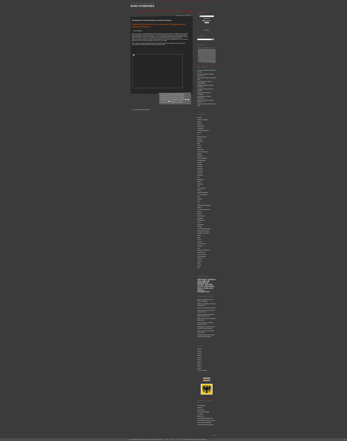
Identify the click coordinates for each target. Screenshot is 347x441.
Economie (199, 164)
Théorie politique (201, 256)
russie (200, 286)
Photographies (201, 220)
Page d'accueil (172, 11)
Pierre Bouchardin (201, 334)
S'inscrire (207, 18)
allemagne (202, 279)
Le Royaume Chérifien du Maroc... (205, 424)
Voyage (199, 265)
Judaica (199, 190)
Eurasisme (200, 173)
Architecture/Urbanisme (203, 130)
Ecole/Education (201, 160)
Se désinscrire (207, 20)
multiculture (181, 99)
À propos (206, 29)
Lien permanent (180, 94)
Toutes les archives (202, 370)
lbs (198, 322)
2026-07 (199, 351)
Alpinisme (199, 124)
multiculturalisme (164, 99)
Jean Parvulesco (201, 188)
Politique (199, 226)
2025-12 (199, 366)
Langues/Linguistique (202, 192)
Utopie (199, 263)
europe (200, 284)
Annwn (199, 303)
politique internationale (206, 280)
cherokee (181, 97)
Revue (199, 235)
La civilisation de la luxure (209, 307)
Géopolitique (200, 179)
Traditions (199, 258)
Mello (198, 299)
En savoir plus (203, 439)
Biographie (200, 141)
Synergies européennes (203, 250)
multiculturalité (173, 99)
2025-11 (199, 368)
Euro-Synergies (142, 6)
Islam (198, 186)
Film (198, 177)
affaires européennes (203, 291)
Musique (199, 211)
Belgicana (199, 139)
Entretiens (199, 166)
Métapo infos (200, 416)
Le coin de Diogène (202, 194)
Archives (199, 132)
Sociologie (200, 245)
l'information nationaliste (203, 411)
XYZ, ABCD (200, 414)
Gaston (199, 330)
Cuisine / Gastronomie (202, 151)
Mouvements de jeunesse (203, 209)
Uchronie (199, 260)
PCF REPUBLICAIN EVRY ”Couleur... (206, 420)
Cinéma (199, 145)
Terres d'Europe (201, 252)
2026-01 (199, 364)
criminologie (200, 149)
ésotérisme (200, 168)
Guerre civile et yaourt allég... (204, 422)
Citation (199, 147)
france (200, 288)
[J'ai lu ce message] (345, 439)
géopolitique (203, 283)
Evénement (200, 175)
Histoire (199, 181)
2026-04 (199, 357)
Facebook (180, 102)
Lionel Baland (200, 409)
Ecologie (199, 162)
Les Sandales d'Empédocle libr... (205, 418)
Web (198, 267)
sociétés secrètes (201, 243)
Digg (173, 102)
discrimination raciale (165, 97)
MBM (198, 318)
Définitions (200, 156)
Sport (198, 248)
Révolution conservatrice (203, 233)
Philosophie (200, 218)
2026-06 (199, 353)
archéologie (200, 128)
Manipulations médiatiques (204, 205)
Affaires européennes (202, 119)
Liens (198, 196)
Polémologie (200, 224)
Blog (198, 143)
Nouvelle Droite (201, 216)
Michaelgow (200, 326)
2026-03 (199, 359)
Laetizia (199, 314)
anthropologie (200, 126)
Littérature (199, 198)
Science (199, 239)
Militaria (199, 207)
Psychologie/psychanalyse (203, 228)
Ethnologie (200, 171)
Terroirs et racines (201, 254)
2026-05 (199, 355)
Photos (199, 222)
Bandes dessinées (201, 136)
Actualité (199, 117)
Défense (199, 154)
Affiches (199, 121)
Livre (198, 201)
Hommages (200, 184)
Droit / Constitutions (202, 158)
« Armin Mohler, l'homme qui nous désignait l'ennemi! (151, 11)
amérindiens (175, 97)
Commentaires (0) (165, 96)
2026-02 (199, 361)
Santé (198, 237)
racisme (182, 96)
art (198, 134)
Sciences (199, 241)
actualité (209, 284)
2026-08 (199, 349)
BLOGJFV (199, 407)
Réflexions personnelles (203, 231)
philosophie (209, 286)
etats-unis (208, 288)
